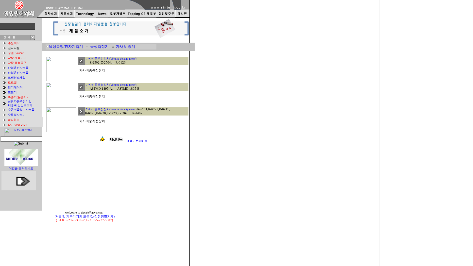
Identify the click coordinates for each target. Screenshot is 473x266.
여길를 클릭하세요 (21, 168)
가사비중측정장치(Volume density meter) (111, 58)
